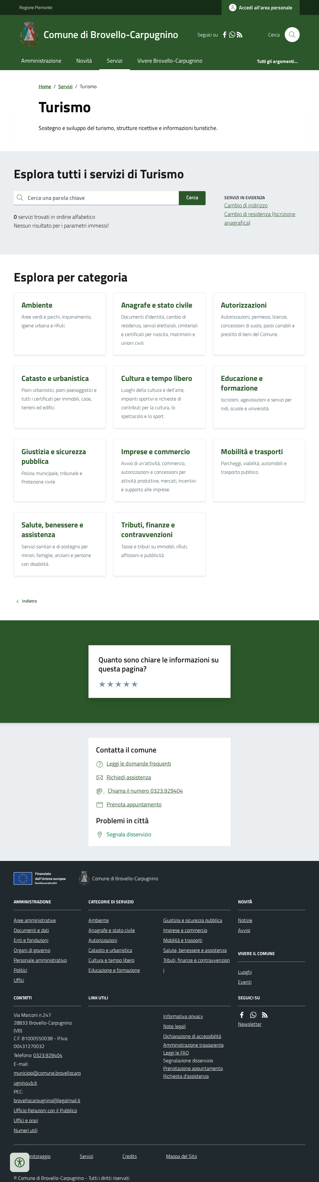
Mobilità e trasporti (182, 940)
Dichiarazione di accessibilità (192, 1036)
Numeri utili (25, 1130)
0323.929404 (47, 1055)
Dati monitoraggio (32, 1156)
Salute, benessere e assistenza (195, 950)
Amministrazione (41, 60)
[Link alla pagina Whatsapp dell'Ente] (253, 1015)
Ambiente (98, 920)
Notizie (245, 920)
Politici (20, 970)
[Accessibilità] (20, 1162)
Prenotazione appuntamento (193, 1068)
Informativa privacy (183, 1016)
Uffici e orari (26, 1120)
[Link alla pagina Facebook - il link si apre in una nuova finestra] (224, 35)
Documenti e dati (31, 930)
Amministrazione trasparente (193, 1045)
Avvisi (244, 930)
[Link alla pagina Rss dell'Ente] (265, 1015)
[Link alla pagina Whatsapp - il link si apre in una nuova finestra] (232, 35)
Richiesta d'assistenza (186, 1076)
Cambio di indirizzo (246, 205)
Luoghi (245, 972)
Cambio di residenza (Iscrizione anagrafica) (259, 218)
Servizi (114, 60)
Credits (129, 1156)
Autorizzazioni (102, 940)
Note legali (174, 1026)
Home (45, 86)
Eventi (244, 982)
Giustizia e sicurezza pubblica (192, 920)
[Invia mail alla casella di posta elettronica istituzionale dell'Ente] (47, 1078)
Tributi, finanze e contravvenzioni (196, 965)
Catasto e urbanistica (110, 950)
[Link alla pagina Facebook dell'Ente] (241, 1015)
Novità (84, 60)
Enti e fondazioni (31, 940)
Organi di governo (32, 950)
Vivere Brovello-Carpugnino (169, 60)
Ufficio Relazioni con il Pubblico (45, 1110)
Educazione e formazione (114, 970)
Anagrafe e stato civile (111, 930)
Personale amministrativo (40, 960)
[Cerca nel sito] (290, 34)
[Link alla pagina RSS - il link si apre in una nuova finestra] (239, 35)
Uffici (19, 980)
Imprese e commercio (185, 930)
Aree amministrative (35, 920)
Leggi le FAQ (176, 1052)
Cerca (192, 197)
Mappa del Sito (181, 1156)
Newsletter (249, 1024)
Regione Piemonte (35, 7)
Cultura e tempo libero (111, 960)
